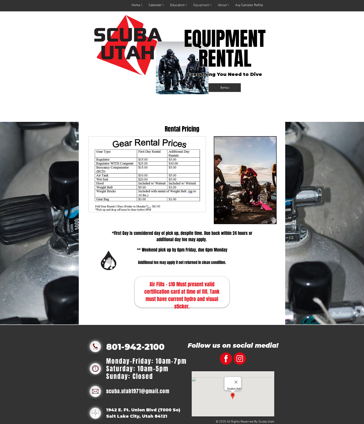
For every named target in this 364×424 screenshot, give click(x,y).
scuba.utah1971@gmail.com (137, 391)
